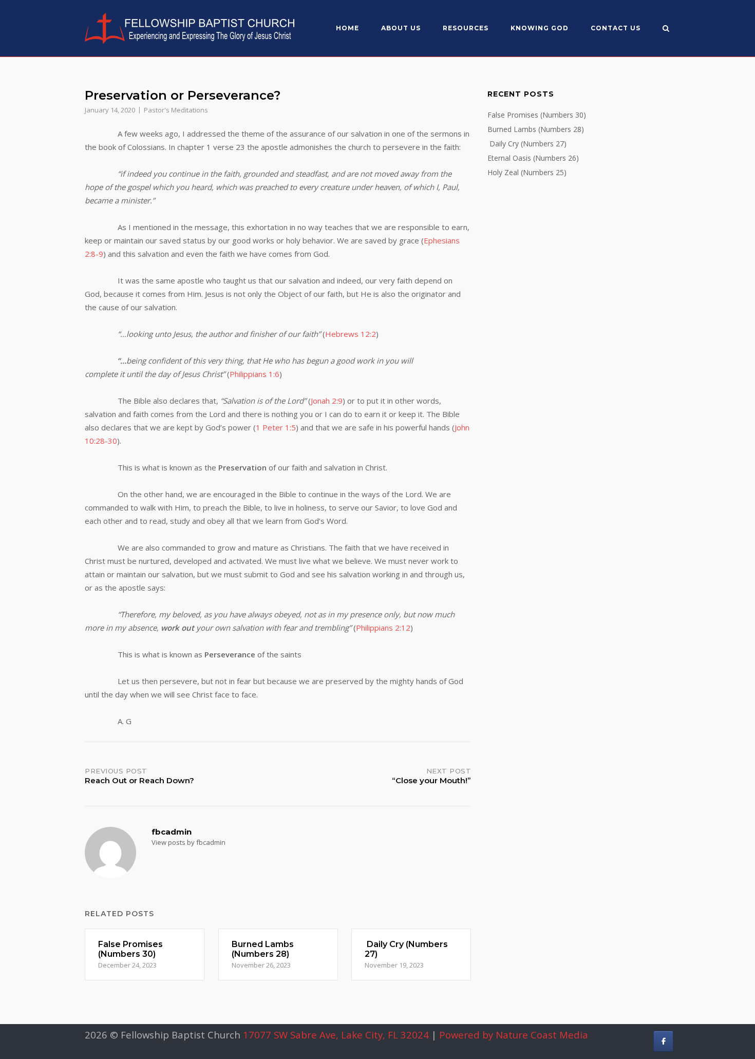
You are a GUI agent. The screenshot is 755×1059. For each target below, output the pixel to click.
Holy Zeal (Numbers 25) (527, 172)
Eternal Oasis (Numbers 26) (533, 158)
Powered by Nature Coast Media (513, 1034)
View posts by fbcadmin (188, 842)
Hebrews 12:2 (350, 334)
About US (401, 28)
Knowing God (540, 28)
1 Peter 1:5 (276, 427)
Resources (465, 28)
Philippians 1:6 (254, 374)
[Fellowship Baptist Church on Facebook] (663, 1041)
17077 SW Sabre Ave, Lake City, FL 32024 (336, 1034)
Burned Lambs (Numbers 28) (535, 129)
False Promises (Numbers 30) (536, 115)
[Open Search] (666, 29)
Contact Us (615, 28)
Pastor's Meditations (176, 110)
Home (347, 28)
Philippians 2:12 (383, 627)
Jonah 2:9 (327, 400)
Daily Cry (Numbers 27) (527, 143)
